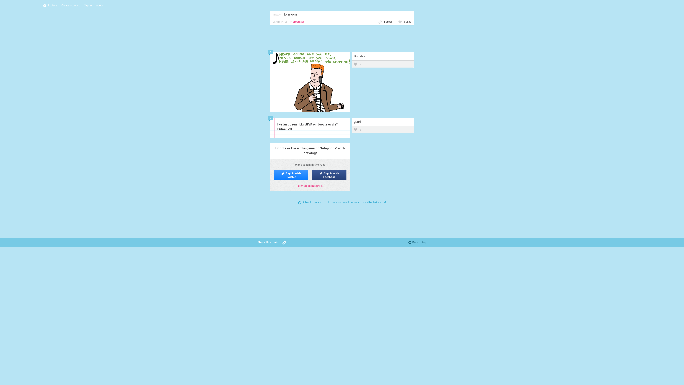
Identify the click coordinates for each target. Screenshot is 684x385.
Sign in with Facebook (331, 174)
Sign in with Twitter (293, 174)
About (99, 5)
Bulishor (360, 56)
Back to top (419, 242)
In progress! (297, 21)
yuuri (357, 121)
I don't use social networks (310, 185)
